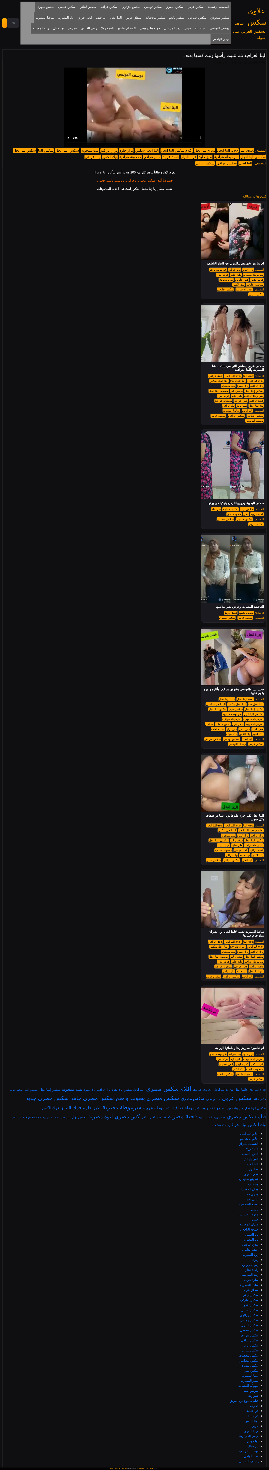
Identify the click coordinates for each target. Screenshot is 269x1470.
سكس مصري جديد (47, 1098)
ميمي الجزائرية (249, 1436)
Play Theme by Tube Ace (118, 1468)
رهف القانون (250, 1249)
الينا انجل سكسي (216, 704)
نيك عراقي (93, 157)
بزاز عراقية (109, 150)
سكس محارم (230, 509)
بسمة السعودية (249, 1204)
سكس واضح (246, 612)
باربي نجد (253, 1199)
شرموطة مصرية (121, 1107)
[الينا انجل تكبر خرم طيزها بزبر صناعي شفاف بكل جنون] (230, 783)
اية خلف (253, 1184)
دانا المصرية (251, 1239)
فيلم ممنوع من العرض (244, 1401)
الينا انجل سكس (147, 150)
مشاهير (209, 724)
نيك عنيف (231, 734)
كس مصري (127, 1116)
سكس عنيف (235, 709)
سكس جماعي (255, 415)
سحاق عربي (251, 1290)
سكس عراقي (226, 163)
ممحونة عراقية (130, 157)
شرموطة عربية (254, 724)
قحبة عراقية (256, 400)
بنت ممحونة (90, 150)
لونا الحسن (252, 1421)
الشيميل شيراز (249, 1144)
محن (246, 514)
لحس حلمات (223, 724)
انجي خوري (251, 1174)
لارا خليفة (252, 1411)
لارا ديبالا (253, 1416)
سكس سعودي (225, 519)
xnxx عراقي (215, 375)
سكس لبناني (250, 1350)
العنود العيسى (250, 1154)
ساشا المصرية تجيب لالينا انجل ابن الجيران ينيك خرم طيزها (236, 933)
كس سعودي (226, 279)
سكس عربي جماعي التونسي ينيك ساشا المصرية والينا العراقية (238, 367)
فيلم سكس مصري (246, 1116)
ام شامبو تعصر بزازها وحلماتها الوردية (239, 1048)
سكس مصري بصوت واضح (147, 1098)
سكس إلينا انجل (67, 150)
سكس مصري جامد (92, 1098)
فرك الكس (256, 279)
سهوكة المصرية (248, 1385)
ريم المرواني (250, 1264)
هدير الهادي (251, 1456)
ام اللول (253, 1169)
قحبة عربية (171, 157)
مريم (255, 1426)
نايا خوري (253, 1441)
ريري (255, 1260)
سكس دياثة (247, 509)
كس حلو (161, 1117)
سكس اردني (250, 1295)
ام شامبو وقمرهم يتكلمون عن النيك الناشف (235, 263)
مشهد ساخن (234, 514)
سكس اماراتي (249, 1300)
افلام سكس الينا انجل (176, 150)
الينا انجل (245, 163)
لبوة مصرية (100, 1116)
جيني (255, 1219)
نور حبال (253, 1446)
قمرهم (254, 1406)
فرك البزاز (188, 157)
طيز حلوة (205, 157)
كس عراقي (151, 157)
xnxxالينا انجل (205, 150)
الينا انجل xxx (237, 380)
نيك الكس (110, 157)
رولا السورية (251, 1254)
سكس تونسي (231, 739)
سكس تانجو (251, 1305)
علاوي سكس (149, 1468)
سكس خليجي (225, 289)
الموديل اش (251, 1159)
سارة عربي (251, 1280)
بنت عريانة (235, 269)
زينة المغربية (250, 1274)
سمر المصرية (250, 1380)
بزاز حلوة (126, 150)
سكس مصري (227, 617)
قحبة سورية (219, 1117)
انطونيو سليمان (249, 1179)
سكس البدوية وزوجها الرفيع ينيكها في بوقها (236, 503)
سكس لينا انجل (24, 150)
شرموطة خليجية (232, 714)
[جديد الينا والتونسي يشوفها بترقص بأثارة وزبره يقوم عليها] (230, 657)
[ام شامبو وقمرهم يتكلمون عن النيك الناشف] (230, 231)
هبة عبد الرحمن (248, 1451)
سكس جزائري (249, 1315)
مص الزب (257, 729)
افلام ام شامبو (244, 289)
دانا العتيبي (252, 1234)
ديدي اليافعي (250, 1244)
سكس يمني (251, 1370)
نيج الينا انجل (256, 405)
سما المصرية (250, 1375)
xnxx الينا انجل (227, 150)
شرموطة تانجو (218, 269)
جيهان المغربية (249, 1224)
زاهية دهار (252, 1270)
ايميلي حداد (251, 1194)
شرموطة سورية (213, 1108)
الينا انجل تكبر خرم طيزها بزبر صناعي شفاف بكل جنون (234, 817)
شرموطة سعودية (253, 274)
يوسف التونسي (254, 420)
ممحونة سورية (51, 1117)
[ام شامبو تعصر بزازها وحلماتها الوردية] (230, 1015)
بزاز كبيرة (242, 385)
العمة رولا (252, 1149)
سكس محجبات (249, 1355)
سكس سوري (250, 1335)
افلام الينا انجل (249, 1133)
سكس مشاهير (249, 1360)
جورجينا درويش (248, 1214)
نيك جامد (242, 405)
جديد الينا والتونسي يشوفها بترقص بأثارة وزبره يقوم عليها (234, 691)
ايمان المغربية (250, 1189)
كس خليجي (242, 279)
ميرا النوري (251, 1431)
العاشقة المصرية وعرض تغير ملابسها (240, 606)
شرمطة (216, 509)
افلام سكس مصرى (168, 1089)
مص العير (244, 729)
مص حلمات (218, 729)
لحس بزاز (238, 724)
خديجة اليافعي (249, 1229)
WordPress (140, 1468)
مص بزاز (232, 729)
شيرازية (253, 1396)
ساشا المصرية (231, 410)
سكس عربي (205, 163)
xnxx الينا (247, 150)
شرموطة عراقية (226, 157)
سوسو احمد (251, 1390)
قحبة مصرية (182, 1116)
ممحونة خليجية (254, 284)
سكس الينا (45, 150)
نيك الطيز (257, 734)
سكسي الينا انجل (253, 157)
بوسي (255, 1209)
